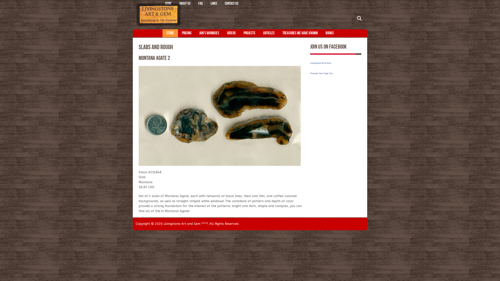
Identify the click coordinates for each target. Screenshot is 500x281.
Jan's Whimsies (209, 33)
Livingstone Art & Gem (320, 63)
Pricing (186, 33)
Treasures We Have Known (300, 33)
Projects (249, 33)
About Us (184, 4)
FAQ (200, 4)
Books (330, 33)
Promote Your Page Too (321, 73)
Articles (269, 33)
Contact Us (231, 4)
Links (214, 4)
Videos (231, 33)
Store (170, 33)
